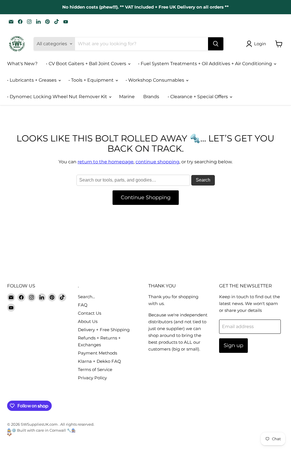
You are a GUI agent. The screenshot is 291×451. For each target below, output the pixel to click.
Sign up (233, 345)
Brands (151, 96)
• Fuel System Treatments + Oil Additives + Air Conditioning (205, 63)
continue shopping (157, 161)
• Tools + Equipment (91, 80)
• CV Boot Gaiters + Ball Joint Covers (86, 63)
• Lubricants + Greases (32, 80)
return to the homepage (106, 161)
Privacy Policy (92, 377)
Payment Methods (97, 353)
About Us (87, 321)
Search (203, 180)
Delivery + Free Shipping (104, 329)
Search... (86, 296)
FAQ (83, 305)
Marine (127, 96)
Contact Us (89, 313)
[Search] (215, 43)
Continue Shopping (146, 197)
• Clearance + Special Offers (198, 96)
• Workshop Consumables (155, 80)
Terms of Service (95, 369)
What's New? (22, 63)
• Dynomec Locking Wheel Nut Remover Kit (57, 96)
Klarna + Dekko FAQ (99, 361)
